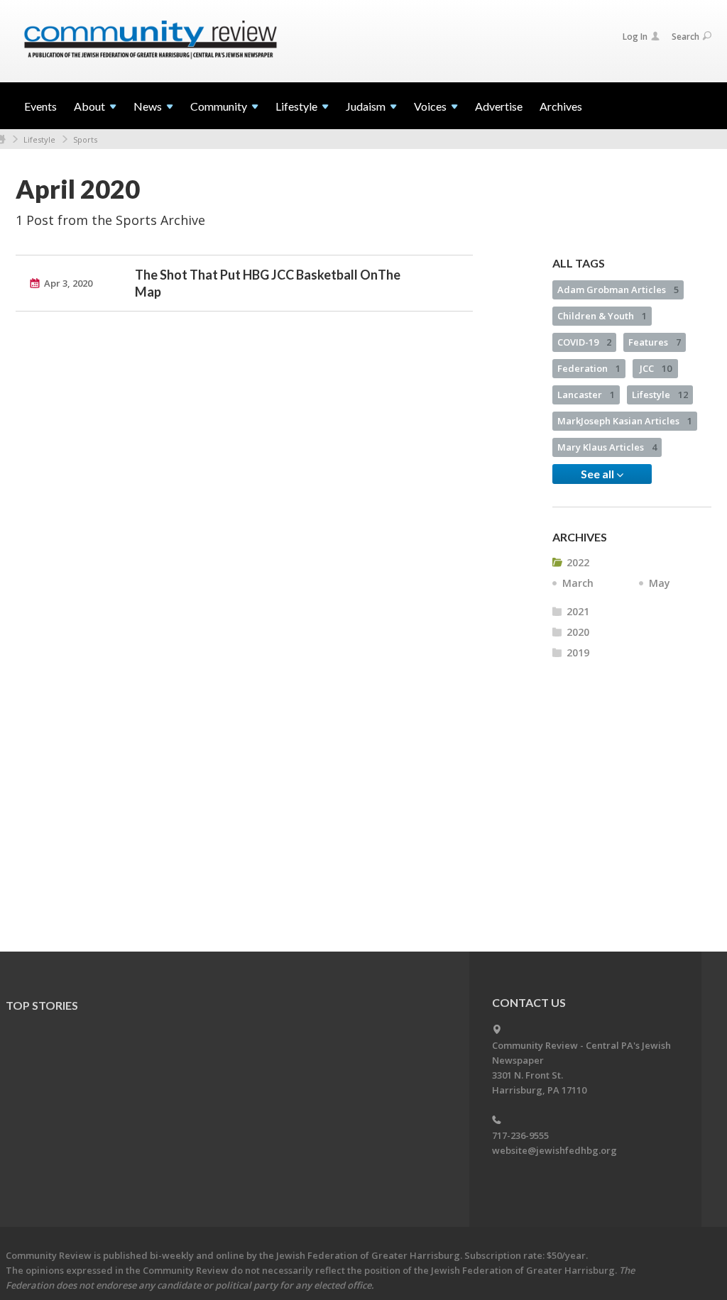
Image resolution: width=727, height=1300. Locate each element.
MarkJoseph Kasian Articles (624, 420)
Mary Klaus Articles (607, 447)
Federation (589, 368)
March (578, 583)
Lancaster (586, 394)
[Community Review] (150, 40)
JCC (656, 368)
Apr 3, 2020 (68, 283)
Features (654, 342)
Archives (561, 106)
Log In (635, 37)
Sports (85, 139)
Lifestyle (39, 139)
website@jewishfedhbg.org (554, 1150)
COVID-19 (584, 342)
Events (40, 106)
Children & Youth (602, 315)
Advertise (499, 106)
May (659, 583)
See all (598, 473)
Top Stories (42, 1005)
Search (685, 37)
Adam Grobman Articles (618, 289)
